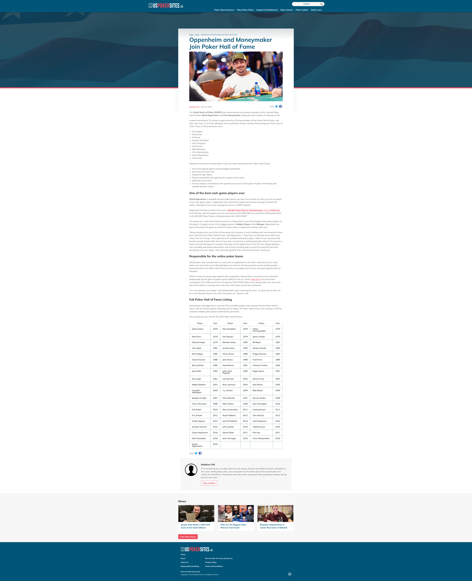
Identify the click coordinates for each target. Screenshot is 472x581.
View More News (188, 536)
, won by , (254, 210)
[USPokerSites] (166, 8)
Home (191, 35)
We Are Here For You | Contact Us (219, 558)
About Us (184, 562)
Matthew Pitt (194, 107)
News (197, 35)
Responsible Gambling (190, 566)
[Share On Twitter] (277, 106)
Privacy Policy (210, 562)
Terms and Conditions (214, 566)
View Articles (209, 483)
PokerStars (256, 279)
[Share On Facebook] (281, 106)
